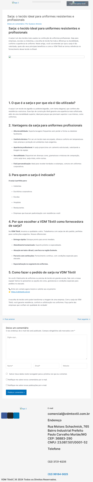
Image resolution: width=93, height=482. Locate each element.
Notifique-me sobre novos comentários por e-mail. (27, 380)
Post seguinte (84, 319)
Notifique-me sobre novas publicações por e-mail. (27, 385)
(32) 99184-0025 (58, 474)
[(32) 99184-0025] (51, 469)
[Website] (74, 366)
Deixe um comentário (15, 24)
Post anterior (9, 319)
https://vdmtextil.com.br (20, 292)
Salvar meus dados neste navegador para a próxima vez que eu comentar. (38, 374)
